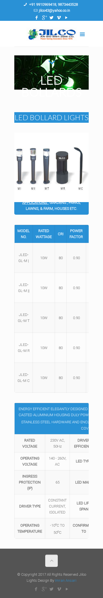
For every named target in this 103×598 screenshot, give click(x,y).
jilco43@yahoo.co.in (54, 10)
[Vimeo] (59, 17)
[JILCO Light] (51, 33)
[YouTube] (67, 17)
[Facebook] (37, 17)
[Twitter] (52, 17)
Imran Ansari (65, 580)
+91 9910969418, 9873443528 (53, 4)
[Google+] (44, 17)
